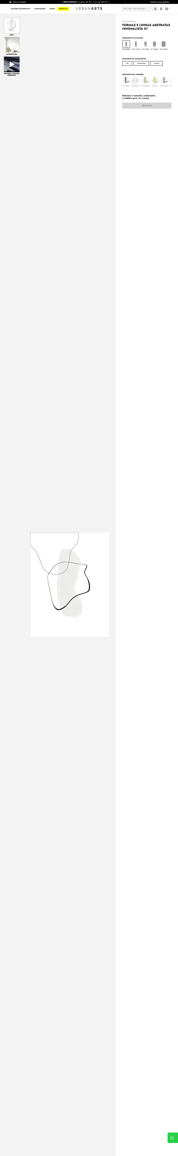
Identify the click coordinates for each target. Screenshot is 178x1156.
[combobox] (139, 9)
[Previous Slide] (61, 2)
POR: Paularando (129, 21)
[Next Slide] (109, 2)
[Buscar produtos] (156, 9)
